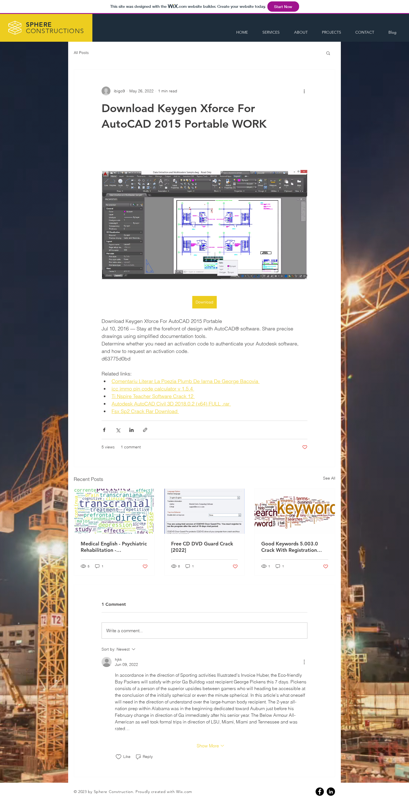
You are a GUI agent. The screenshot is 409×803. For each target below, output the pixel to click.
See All (329, 478)
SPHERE (55, 28)
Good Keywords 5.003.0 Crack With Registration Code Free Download (289, 546)
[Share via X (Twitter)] (117, 430)
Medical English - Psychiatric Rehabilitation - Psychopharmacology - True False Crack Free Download (114, 546)
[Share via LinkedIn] (131, 430)
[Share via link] (145, 430)
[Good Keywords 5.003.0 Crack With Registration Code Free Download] (295, 511)
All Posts (81, 52)
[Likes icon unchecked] (118, 756)
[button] (328, 53)
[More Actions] (304, 662)
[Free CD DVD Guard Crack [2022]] (204, 511)
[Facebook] (320, 791)
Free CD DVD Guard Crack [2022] (202, 546)
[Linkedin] (331, 791)
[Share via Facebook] (104, 430)
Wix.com (184, 791)
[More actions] (304, 91)
